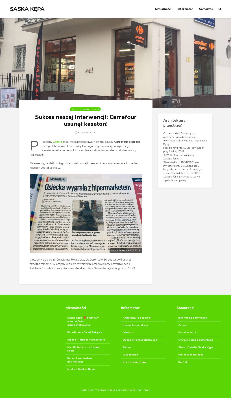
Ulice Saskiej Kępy (134, 362)
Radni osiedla (187, 332)
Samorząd (206, 9)
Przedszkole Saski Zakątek (84, 332)
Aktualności (163, 9)
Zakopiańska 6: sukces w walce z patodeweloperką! (181, 178)
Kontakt (183, 362)
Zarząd (182, 325)
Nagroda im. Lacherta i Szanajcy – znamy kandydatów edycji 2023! (182, 171)
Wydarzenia (130, 354)
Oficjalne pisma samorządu (195, 340)
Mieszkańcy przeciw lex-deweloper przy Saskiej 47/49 (183, 149)
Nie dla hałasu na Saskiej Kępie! (83, 348)
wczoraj (57, 142)
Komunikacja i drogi (135, 325)
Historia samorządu (191, 354)
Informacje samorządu (192, 317)
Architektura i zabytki (137, 317)
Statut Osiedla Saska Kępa (195, 347)
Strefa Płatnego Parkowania (86, 339)
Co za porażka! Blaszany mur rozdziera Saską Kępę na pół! (179, 135)
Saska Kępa (27, 9)
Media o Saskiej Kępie (81, 369)
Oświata (128, 332)
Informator (185, 9)
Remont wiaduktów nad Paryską (79, 359)
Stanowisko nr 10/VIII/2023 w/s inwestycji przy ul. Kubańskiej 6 (181, 164)
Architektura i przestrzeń (85, 109)
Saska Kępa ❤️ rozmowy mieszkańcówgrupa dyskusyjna (83, 321)
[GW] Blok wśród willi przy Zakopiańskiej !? (178, 156)
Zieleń (127, 347)
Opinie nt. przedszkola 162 (140, 340)
